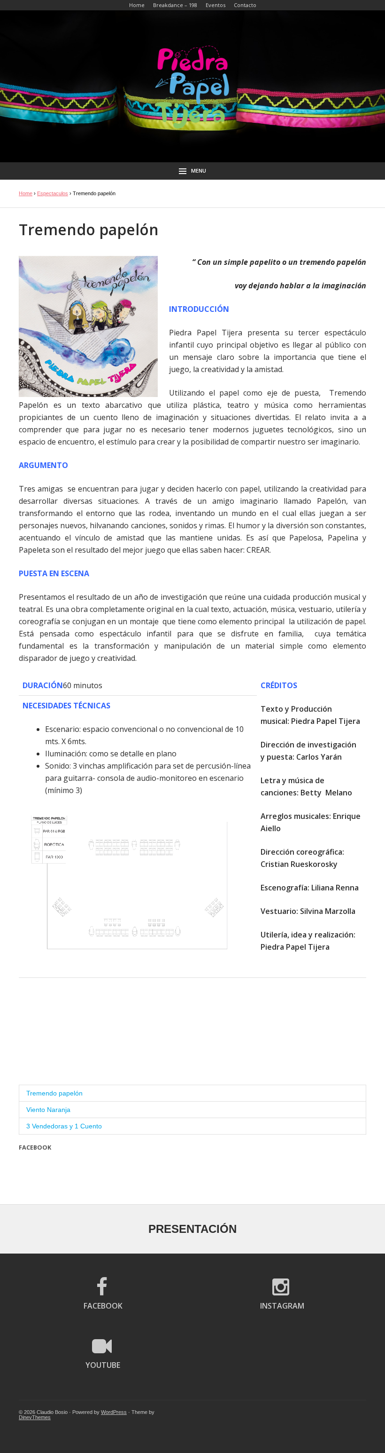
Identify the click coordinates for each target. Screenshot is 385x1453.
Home (25, 193)
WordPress (114, 1412)
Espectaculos (52, 193)
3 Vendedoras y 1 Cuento (64, 1126)
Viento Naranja (48, 1109)
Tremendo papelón (54, 1093)
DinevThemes (35, 1417)
